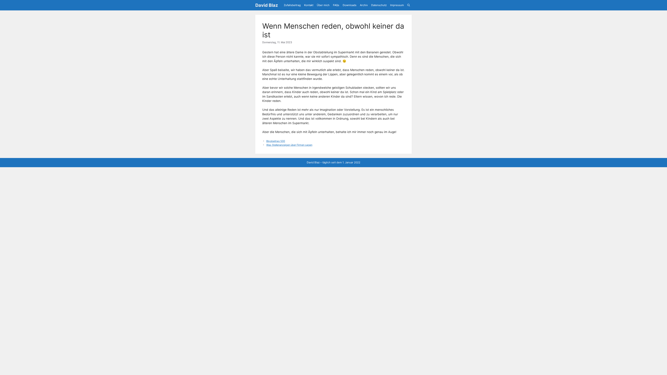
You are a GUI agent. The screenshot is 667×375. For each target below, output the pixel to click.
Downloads (349, 5)
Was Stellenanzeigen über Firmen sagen (289, 144)
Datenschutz (379, 5)
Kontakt (308, 5)
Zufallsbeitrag (292, 5)
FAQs (336, 5)
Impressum (397, 5)
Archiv (364, 5)
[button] (409, 5)
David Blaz (266, 5)
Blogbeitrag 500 (275, 141)
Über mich (323, 5)
